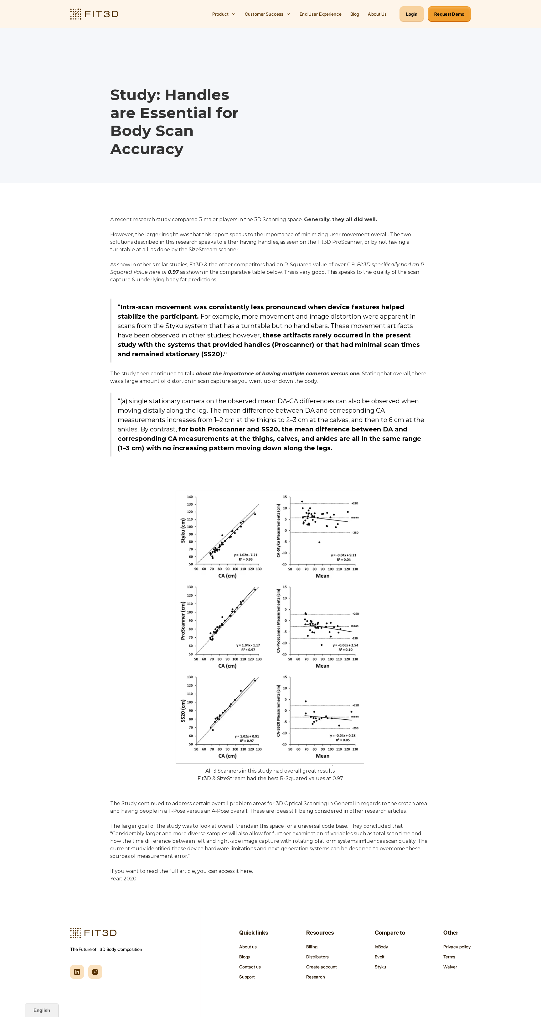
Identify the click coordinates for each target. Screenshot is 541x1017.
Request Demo (449, 14)
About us (248, 946)
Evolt (379, 956)
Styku (380, 966)
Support (247, 976)
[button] (224, 14)
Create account (321, 966)
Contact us (250, 966)
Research (315, 976)
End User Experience (321, 14)
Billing (311, 946)
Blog (354, 14)
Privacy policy (457, 946)
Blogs (244, 956)
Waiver (450, 966)
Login (412, 14)
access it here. (236, 871)
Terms (449, 956)
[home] (94, 14)
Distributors (317, 956)
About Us (377, 14)
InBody (381, 946)
